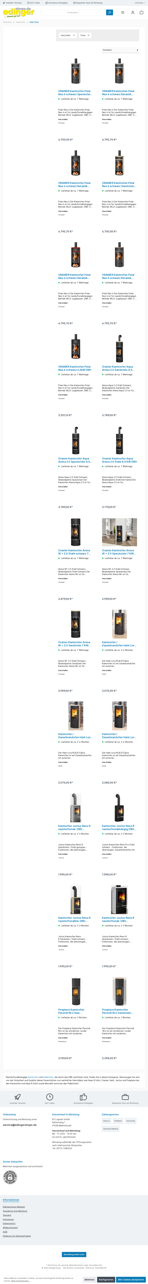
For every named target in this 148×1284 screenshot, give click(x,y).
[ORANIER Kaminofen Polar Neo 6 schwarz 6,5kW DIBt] (75, 348)
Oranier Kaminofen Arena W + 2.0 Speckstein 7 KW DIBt (118, 552)
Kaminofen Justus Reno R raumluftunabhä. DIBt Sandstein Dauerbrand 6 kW (74, 919)
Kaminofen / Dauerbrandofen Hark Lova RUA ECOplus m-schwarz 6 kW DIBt (119, 644)
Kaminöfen (33, 1077)
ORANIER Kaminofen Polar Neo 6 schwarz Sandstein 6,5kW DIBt (118, 184)
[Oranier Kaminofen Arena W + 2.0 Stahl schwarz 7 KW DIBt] (75, 532)
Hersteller (66, 35)
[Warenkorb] (141, 12)
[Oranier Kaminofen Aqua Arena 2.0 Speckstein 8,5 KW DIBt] (75, 440)
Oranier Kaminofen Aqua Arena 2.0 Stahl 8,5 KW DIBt (119, 460)
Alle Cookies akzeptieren (131, 1279)
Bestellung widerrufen (74, 1254)
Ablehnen (89, 1279)
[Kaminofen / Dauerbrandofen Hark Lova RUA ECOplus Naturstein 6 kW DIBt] (119, 716)
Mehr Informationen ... (20, 1281)
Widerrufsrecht (10, 1227)
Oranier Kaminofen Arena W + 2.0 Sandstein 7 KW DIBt (74, 644)
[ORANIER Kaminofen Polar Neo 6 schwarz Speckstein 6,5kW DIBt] (75, 72)
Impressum (8, 1219)
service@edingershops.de (20, 1124)
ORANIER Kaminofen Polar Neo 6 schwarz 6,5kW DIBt (74, 368)
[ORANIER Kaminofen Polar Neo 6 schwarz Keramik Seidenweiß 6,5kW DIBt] (119, 72)
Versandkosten (95, 1265)
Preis (83, 35)
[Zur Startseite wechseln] (19, 12)
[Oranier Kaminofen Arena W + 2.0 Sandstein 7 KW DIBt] (75, 624)
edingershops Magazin (14, 1207)
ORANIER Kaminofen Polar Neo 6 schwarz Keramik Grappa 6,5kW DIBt (118, 276)
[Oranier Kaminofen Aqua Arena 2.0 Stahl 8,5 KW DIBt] (119, 440)
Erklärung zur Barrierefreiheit (17, 1236)
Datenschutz (9, 1223)
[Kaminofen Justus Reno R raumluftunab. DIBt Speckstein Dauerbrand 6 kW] (75, 807)
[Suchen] (109, 12)
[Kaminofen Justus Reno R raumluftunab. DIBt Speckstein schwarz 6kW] (119, 899)
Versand (7, 1215)
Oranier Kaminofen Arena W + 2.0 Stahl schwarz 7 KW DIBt (74, 552)
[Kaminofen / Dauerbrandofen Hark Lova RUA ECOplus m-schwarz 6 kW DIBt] (119, 624)
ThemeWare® (100, 1268)
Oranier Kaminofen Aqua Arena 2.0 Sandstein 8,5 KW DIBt (117, 368)
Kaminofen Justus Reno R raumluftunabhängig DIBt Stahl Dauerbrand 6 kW (118, 827)
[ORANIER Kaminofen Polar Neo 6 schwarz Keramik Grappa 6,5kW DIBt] (119, 256)
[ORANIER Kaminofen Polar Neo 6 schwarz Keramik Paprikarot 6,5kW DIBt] (75, 256)
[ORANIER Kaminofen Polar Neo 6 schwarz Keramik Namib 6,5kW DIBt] (75, 164)
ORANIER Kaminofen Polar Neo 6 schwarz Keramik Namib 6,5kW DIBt (74, 184)
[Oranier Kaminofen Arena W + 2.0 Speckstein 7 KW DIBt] (119, 532)
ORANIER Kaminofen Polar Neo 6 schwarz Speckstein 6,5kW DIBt (75, 93)
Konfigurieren (106, 1279)
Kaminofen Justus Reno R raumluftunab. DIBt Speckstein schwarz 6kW (118, 919)
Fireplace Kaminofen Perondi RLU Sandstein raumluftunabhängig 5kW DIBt (118, 1011)
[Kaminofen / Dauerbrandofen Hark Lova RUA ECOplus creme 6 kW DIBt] (75, 716)
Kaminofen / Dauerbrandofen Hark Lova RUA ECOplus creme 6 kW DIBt (75, 736)
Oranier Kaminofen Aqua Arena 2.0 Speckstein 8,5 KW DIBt (74, 460)
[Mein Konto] (132, 12)
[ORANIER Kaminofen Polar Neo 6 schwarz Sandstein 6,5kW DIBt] (119, 164)
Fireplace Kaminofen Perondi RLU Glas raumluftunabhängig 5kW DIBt (74, 1011)
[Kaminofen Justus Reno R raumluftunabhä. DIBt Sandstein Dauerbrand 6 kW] (75, 899)
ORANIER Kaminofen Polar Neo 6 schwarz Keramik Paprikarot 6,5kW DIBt (74, 276)
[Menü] (122, 12)
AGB (5, 1232)
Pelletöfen (48, 1077)
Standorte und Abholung (15, 1211)
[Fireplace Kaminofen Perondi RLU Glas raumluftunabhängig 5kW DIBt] (75, 991)
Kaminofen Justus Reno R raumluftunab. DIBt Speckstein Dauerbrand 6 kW (74, 827)
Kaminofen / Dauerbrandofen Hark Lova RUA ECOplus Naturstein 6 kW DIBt (119, 736)
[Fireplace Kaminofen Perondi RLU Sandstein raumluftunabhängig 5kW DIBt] (119, 991)
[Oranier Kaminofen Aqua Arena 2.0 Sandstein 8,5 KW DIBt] (119, 348)
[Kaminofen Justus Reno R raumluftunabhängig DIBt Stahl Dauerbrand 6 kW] (119, 807)
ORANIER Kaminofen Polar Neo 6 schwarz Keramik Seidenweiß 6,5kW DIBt (118, 93)
